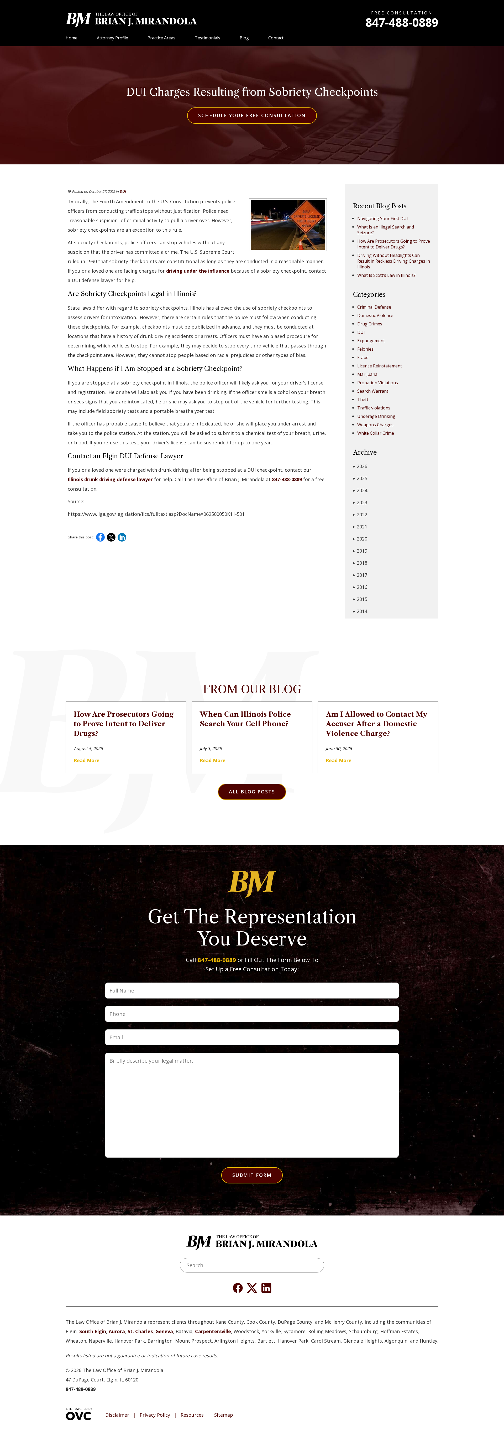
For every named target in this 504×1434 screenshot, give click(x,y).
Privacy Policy (155, 1415)
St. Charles (140, 1331)
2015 (360, 599)
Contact (276, 38)
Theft (362, 399)
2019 (360, 551)
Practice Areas (161, 38)
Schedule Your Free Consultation (252, 115)
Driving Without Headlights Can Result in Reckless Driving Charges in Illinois (393, 261)
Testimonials (207, 38)
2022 (360, 514)
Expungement (371, 341)
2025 (360, 478)
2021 (360, 526)
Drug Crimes (369, 324)
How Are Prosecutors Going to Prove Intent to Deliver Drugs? (393, 244)
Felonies (365, 349)
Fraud (363, 357)
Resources (192, 1415)
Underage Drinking (376, 416)
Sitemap (223, 1415)
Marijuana (367, 374)
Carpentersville (213, 1331)
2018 (360, 563)
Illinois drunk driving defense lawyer (110, 479)
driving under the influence (197, 271)
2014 (360, 611)
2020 (360, 539)
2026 (360, 466)
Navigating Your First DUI (382, 218)
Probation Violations (377, 383)
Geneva (164, 1331)
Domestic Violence (375, 315)
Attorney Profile (112, 38)
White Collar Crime (375, 433)
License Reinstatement (379, 366)
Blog (244, 38)
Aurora (117, 1331)
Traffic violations (373, 408)
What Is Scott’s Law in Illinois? (386, 275)
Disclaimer (117, 1415)
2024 (360, 490)
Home (71, 38)
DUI (122, 191)
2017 (360, 575)
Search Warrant (372, 391)
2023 (360, 502)
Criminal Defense (374, 307)
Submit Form (252, 1175)
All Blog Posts (252, 791)
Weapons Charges (375, 425)
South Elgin (92, 1331)
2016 (360, 587)
